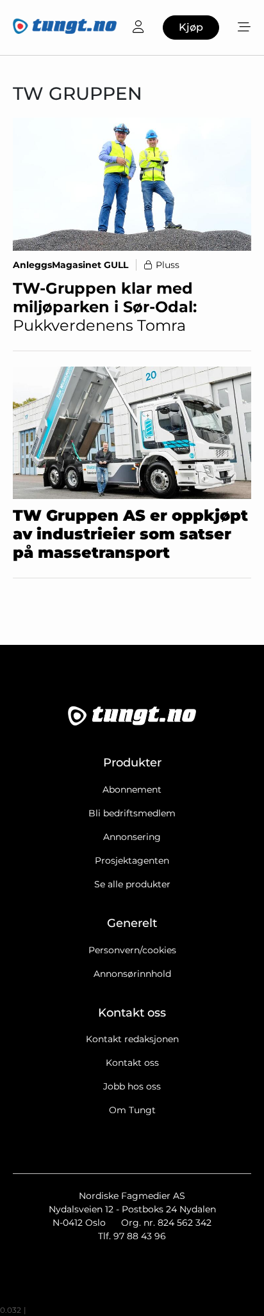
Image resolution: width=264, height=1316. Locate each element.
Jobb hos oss (132, 1086)
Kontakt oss (132, 1062)
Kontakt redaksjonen (132, 1039)
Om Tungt (132, 1110)
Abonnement (132, 789)
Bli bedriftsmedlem (132, 813)
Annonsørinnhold (132, 973)
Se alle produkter (132, 884)
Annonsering (132, 837)
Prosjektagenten (132, 860)
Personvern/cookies (132, 950)
